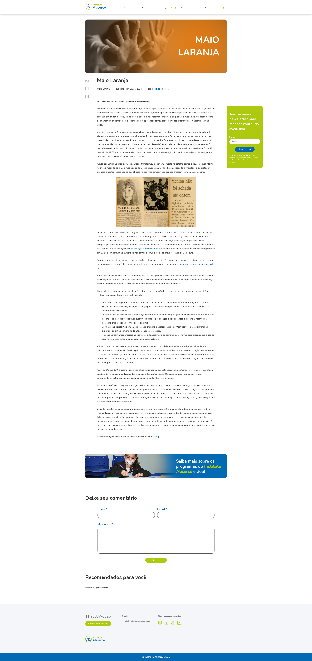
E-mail (232, 137)
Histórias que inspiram (213, 8)
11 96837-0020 (98, 616)
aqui (158, 436)
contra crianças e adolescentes (142, 248)
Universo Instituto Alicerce (143, 8)
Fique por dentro (167, 8)
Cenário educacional (189, 8)
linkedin (179, 623)
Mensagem (105, 524)
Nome (102, 509)
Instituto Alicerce (160, 88)
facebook (166, 623)
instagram (160, 623)
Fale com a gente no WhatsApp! (98, 624)
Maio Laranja (103, 88)
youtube (173, 623)
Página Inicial (120, 8)
